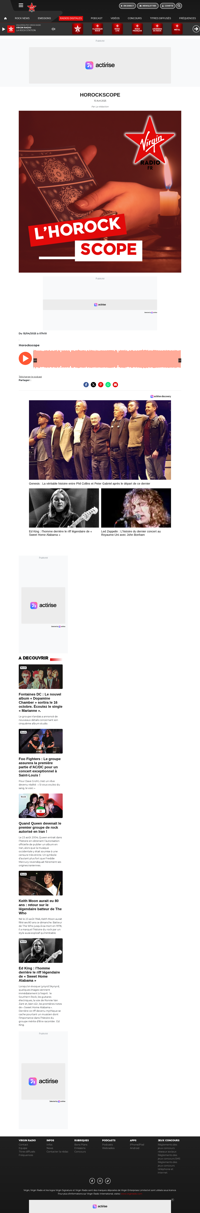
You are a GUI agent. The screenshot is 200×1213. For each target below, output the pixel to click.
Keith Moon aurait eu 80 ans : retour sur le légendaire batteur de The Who (40, 907)
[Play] (4, 29)
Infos (49, 1144)
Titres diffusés (160, 18)
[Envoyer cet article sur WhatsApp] (107, 386)
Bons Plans (80, 1144)
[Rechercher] (179, 6)
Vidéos (115, 18)
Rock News (22, 18)
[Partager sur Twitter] (92, 386)
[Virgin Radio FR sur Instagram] (100, 1181)
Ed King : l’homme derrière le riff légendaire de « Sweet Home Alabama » (39, 974)
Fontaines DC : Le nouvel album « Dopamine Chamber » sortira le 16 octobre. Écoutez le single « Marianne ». (40, 702)
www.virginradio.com (131, 1193)
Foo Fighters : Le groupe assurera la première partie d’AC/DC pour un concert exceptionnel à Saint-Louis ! (40, 767)
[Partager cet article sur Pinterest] (100, 386)
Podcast (96, 18)
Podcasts (107, 1144)
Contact (23, 1144)
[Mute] (53, 29)
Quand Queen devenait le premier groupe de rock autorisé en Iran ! (40, 827)
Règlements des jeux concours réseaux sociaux (167, 1148)
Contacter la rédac (57, 1151)
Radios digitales (71, 18)
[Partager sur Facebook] (85, 386)
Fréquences (187, 18)
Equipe (23, 1148)
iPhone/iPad (137, 1144)
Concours (135, 18)
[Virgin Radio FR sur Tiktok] (108, 1181)
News (50, 1148)
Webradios (108, 1148)
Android (134, 1148)
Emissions (44, 18)
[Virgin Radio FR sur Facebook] (92, 1181)
